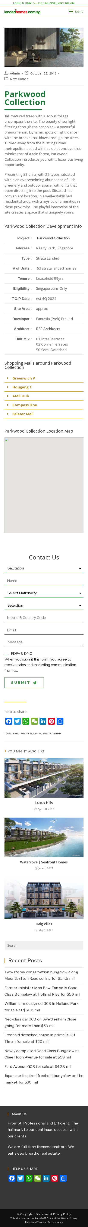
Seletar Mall (23, 413)
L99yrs (37, 733)
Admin (15, 73)
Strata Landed (52, 733)
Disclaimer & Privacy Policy (53, 1214)
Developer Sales (22, 733)
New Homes (19, 79)
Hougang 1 (22, 387)
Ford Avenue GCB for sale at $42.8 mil (37, 1066)
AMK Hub (20, 396)
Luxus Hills (44, 802)
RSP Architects (48, 328)
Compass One (24, 404)
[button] (44, 378)
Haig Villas (44, 924)
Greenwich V (23, 378)
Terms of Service (46, 1222)
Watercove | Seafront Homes (44, 862)
